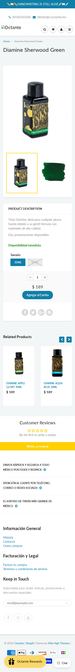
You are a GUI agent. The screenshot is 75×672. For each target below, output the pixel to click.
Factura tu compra (15, 565)
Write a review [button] (37, 446)
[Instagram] (18, 618)
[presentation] (61, 339)
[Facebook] (8, 618)
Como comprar (12, 546)
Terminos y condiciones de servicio (25, 569)
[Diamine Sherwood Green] (37, 110)
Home (6, 41)
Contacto (9, 541)
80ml (35, 262)
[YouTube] (28, 618)
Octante (19, 643)
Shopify (30, 643)
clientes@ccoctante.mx (51, 17)
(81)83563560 (21, 17)
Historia (8, 537)
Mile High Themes (59, 643)
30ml (18, 262)
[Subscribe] (66, 603)
